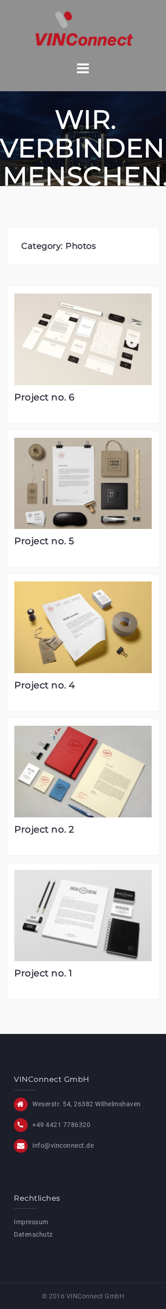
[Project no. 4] (83, 626)
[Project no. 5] (83, 483)
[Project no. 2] (83, 771)
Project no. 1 (43, 973)
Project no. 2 (44, 829)
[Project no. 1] (83, 915)
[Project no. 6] (83, 338)
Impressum (31, 1222)
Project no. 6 (44, 397)
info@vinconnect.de (63, 1145)
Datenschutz (33, 1234)
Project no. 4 (44, 685)
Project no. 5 (44, 540)
